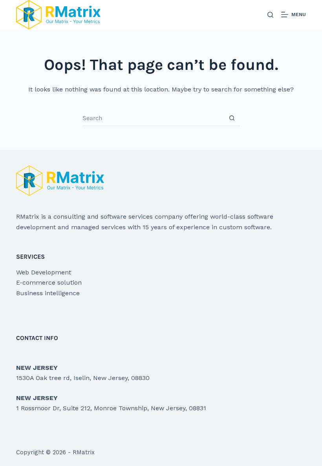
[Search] (270, 15)
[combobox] (153, 118)
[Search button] (232, 118)
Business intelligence (48, 293)
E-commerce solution (49, 282)
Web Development (43, 272)
